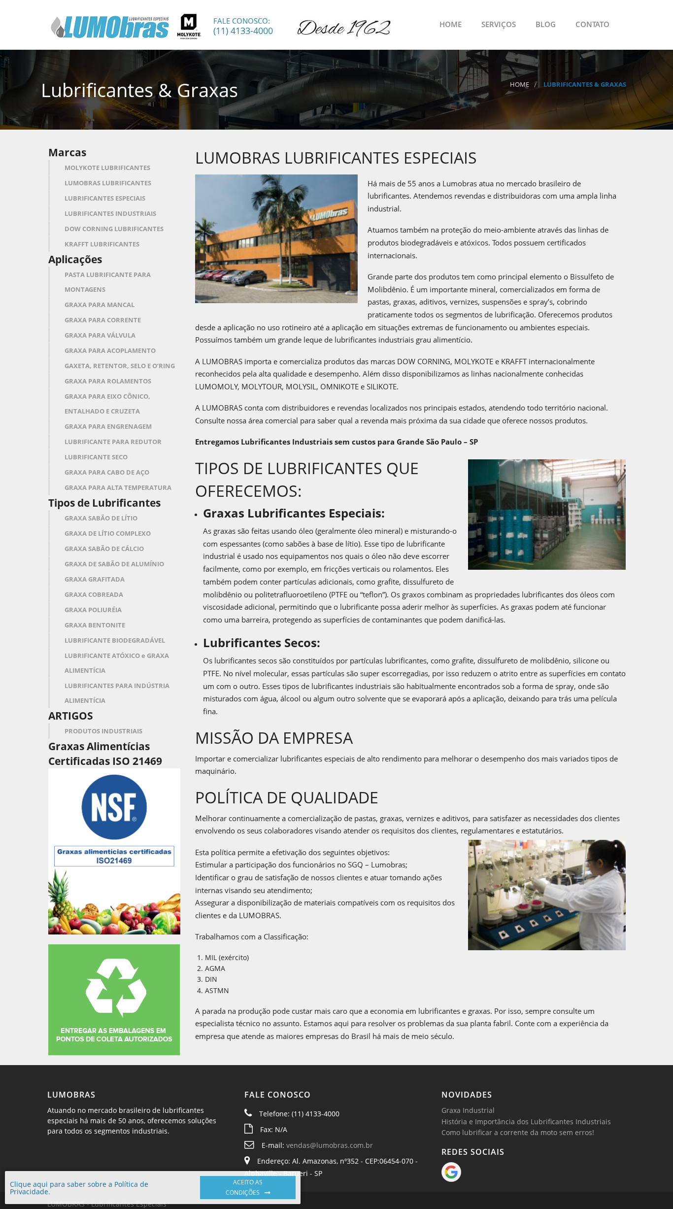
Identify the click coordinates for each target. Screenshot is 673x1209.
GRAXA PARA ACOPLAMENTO (110, 350)
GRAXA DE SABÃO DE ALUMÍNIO (114, 563)
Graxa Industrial (468, 1110)
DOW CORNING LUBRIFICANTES (114, 228)
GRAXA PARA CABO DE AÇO (107, 472)
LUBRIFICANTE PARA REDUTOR (113, 441)
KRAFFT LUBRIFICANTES (102, 244)
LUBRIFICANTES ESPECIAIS (105, 198)
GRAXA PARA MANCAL (100, 304)
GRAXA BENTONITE (95, 625)
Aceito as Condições (244, 1187)
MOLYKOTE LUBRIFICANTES (107, 167)
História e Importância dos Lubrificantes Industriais (526, 1121)
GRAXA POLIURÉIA (93, 609)
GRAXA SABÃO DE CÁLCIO (104, 548)
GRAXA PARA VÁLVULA (100, 335)
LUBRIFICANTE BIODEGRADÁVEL (115, 640)
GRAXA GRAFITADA (95, 579)
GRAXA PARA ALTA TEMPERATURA (118, 487)
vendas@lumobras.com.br (329, 1145)
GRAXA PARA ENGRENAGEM (108, 426)
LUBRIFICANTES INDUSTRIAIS (110, 213)
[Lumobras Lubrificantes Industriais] (126, 25)
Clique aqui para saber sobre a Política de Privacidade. (79, 1187)
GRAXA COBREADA (94, 594)
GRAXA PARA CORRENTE (103, 319)
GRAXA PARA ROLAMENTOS (108, 381)
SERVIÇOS (497, 24)
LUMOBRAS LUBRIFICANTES (108, 182)
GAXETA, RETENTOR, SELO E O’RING (120, 365)
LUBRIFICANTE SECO (96, 456)
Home (519, 84)
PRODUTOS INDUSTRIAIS (103, 730)
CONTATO (591, 24)
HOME (449, 24)
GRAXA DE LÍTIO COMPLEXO (108, 533)
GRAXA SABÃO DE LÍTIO (101, 518)
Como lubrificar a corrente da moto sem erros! (517, 1132)
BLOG (545, 24)
